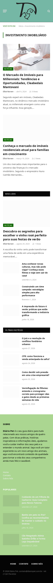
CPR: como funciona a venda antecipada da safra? (36, 358)
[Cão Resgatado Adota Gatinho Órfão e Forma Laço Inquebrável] (11, 539)
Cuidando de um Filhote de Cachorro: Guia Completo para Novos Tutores (35, 499)
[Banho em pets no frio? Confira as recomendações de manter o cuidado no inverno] (11, 518)
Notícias (8, 69)
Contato (7, 475)
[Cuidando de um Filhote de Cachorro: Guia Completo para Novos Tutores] (11, 500)
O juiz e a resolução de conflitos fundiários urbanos (33, 341)
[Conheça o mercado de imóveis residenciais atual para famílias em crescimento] (26, 128)
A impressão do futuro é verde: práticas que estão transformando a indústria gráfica (35, 311)
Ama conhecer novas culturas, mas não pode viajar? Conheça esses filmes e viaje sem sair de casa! (35, 269)
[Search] (48, 11)
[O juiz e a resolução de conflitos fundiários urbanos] (11, 342)
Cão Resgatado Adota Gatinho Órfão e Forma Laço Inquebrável (33, 538)
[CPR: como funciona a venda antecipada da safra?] (11, 360)
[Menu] (5, 11)
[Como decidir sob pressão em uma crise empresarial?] (11, 376)
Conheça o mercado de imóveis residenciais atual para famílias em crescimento (26, 150)
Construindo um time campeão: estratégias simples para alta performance (33, 291)
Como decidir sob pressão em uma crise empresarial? (35, 373)
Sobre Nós (8, 478)
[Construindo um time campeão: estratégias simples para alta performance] (11, 290)
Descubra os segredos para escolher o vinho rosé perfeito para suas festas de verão (25, 235)
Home (6, 472)
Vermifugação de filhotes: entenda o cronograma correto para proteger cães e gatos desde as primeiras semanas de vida (35, 394)
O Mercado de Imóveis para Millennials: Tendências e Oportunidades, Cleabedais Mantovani (23, 81)
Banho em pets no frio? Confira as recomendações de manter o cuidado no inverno (35, 519)
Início (21, 26)
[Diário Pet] (26, 11)
